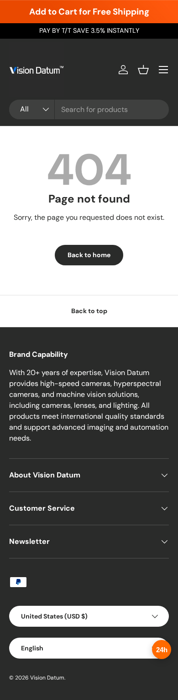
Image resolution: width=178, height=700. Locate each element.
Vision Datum (47, 677)
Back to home (89, 255)
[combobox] (89, 109)
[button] (143, 70)
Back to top (89, 311)
